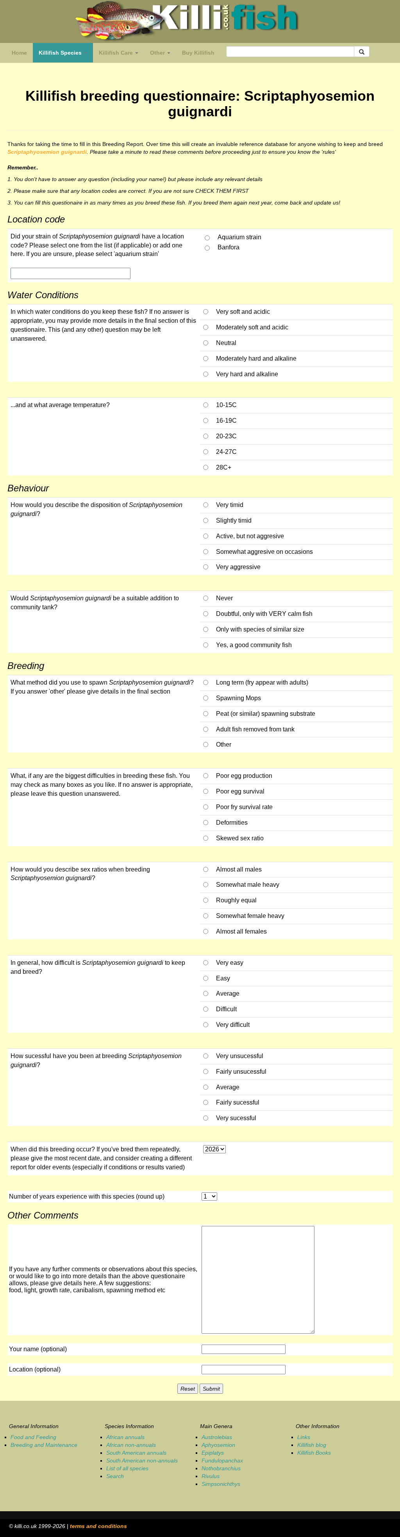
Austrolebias (217, 1437)
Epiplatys (213, 1453)
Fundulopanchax (222, 1460)
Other (158, 53)
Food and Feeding (33, 1437)
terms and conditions (98, 1526)
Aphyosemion (218, 1445)
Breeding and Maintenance (44, 1445)
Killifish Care (116, 53)
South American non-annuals (142, 1460)
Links (303, 1437)
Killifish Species (66, 55)
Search (115, 1476)
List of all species (127, 1468)
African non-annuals (131, 1445)
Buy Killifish (198, 53)
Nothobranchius (221, 1468)
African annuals (125, 1437)
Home (19, 53)
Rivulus (211, 1476)
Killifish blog (311, 1445)
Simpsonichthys (221, 1484)
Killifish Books (314, 1453)
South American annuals (136, 1453)
